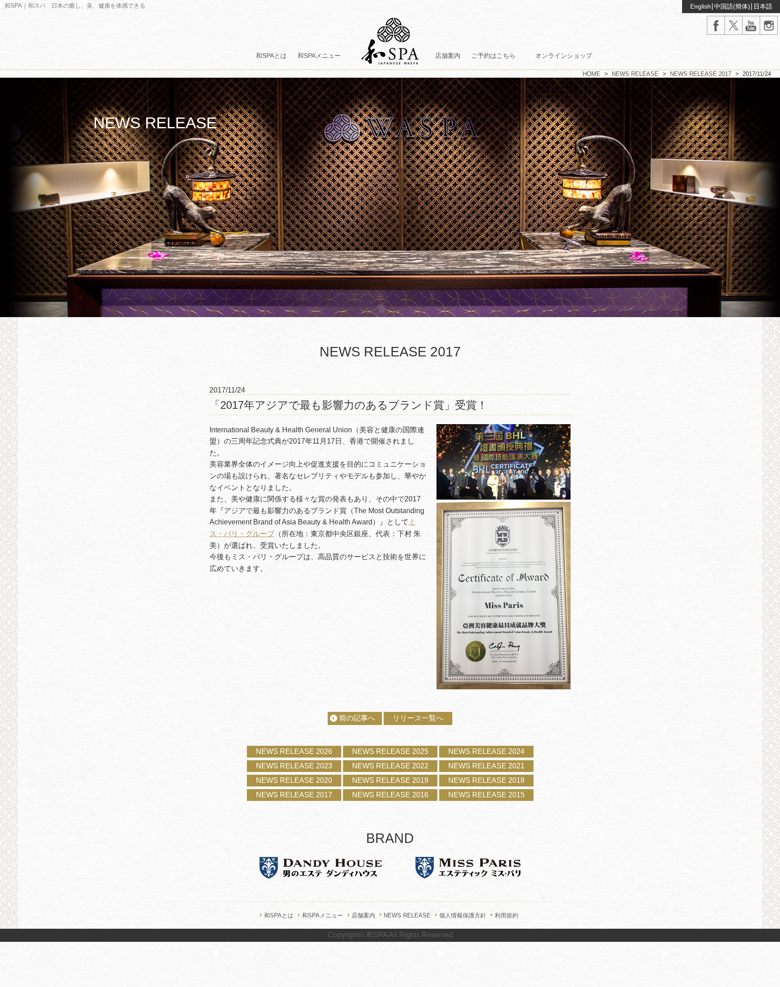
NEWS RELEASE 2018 (486, 780)
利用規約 (506, 915)
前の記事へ (357, 718)
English (700, 6)
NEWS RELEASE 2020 (294, 780)
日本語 (762, 6)
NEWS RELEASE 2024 (486, 751)
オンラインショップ (563, 55)
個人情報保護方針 (462, 915)
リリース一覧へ (418, 718)
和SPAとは (271, 55)
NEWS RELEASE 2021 (486, 766)
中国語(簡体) (732, 6)
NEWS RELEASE (635, 73)
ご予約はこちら (493, 55)
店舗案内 (447, 55)
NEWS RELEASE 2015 (486, 795)
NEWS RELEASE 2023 (294, 766)
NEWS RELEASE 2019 (390, 780)
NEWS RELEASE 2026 (294, 751)
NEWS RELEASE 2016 (390, 795)
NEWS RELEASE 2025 (390, 751)
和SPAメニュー (319, 55)
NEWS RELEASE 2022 (390, 766)
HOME (591, 73)
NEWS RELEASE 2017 (700, 73)
